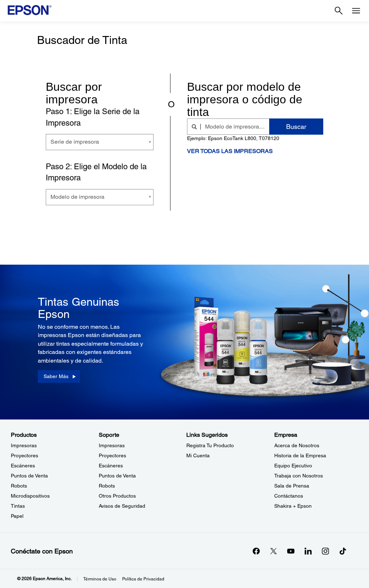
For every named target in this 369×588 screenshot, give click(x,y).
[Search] (338, 11)
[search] (196, 127)
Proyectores (24, 455)
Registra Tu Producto (210, 445)
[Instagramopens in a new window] (325, 550)
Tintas (18, 506)
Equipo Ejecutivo (293, 465)
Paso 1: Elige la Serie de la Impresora (92, 117)
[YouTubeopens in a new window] (290, 550)
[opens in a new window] (342, 550)
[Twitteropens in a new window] (273, 550)
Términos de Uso (99, 579)
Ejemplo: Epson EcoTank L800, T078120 (233, 138)
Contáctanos (288, 496)
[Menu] (356, 11)
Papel (17, 516)
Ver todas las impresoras (230, 151)
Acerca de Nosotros (296, 445)
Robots (19, 486)
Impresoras (24, 445)
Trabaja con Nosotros (298, 476)
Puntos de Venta (29, 476)
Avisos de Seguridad (122, 506)
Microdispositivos (30, 496)
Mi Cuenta (198, 455)
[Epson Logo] (29, 10)
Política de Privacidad (143, 579)
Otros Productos (117, 496)
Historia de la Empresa (300, 455)
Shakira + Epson (293, 506)
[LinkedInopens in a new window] (308, 550)
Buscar (296, 126)
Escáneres (23, 465)
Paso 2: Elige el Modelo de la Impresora (96, 172)
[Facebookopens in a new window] (256, 550)
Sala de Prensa (291, 486)
